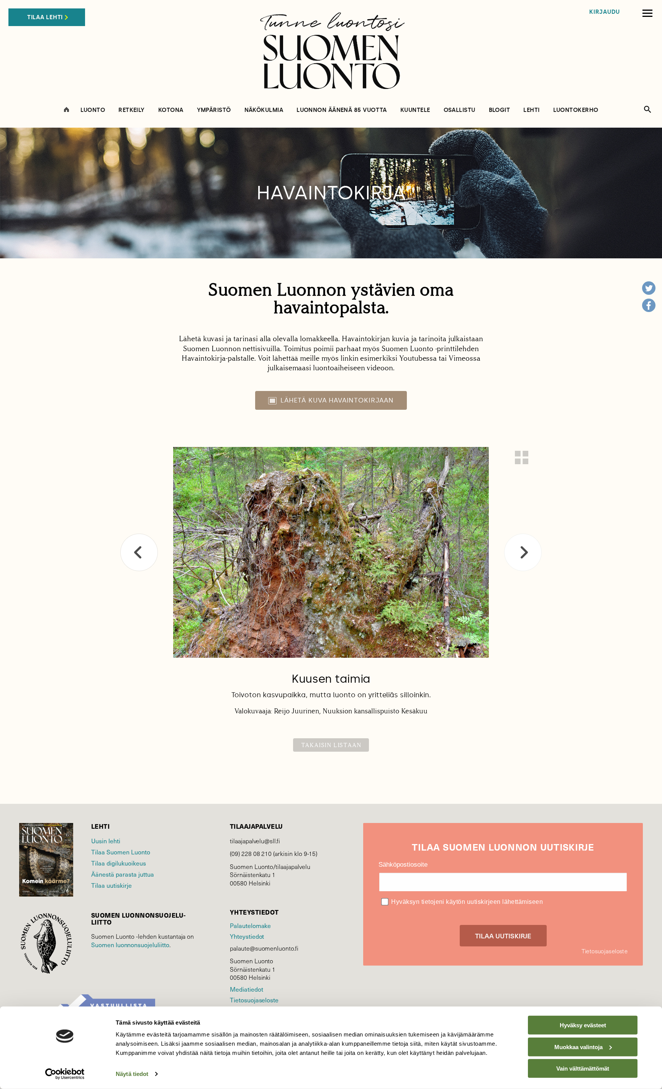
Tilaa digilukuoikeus (118, 863)
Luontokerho (575, 110)
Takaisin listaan (331, 745)
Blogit (499, 110)
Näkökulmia (263, 110)
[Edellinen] (139, 552)
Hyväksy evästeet (583, 1025)
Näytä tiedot (132, 1074)
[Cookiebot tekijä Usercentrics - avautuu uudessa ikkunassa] (64, 1074)
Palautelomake (250, 925)
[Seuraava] (523, 552)
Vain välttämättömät (582, 1068)
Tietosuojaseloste (254, 1000)
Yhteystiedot (247, 936)
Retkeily (131, 110)
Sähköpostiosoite (403, 864)
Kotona (171, 110)
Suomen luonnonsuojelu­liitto (130, 945)
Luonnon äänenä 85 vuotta (342, 110)
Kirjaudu (604, 12)
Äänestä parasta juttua (122, 874)
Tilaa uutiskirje (111, 885)
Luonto (92, 110)
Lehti (531, 110)
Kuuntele (415, 110)
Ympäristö (214, 110)
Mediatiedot (246, 989)
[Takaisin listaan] (521, 457)
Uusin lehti (105, 841)
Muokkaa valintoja (578, 1046)
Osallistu (459, 110)
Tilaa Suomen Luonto (120, 852)
